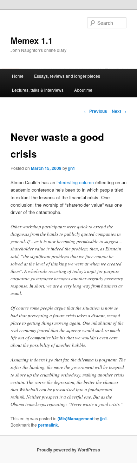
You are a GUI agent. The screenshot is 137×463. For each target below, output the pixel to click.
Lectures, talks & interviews (38, 90)
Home (18, 76)
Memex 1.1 (32, 40)
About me (83, 90)
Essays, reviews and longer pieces (67, 76)
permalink (48, 425)
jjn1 (71, 168)
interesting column (75, 182)
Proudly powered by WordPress (68, 450)
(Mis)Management (75, 418)
